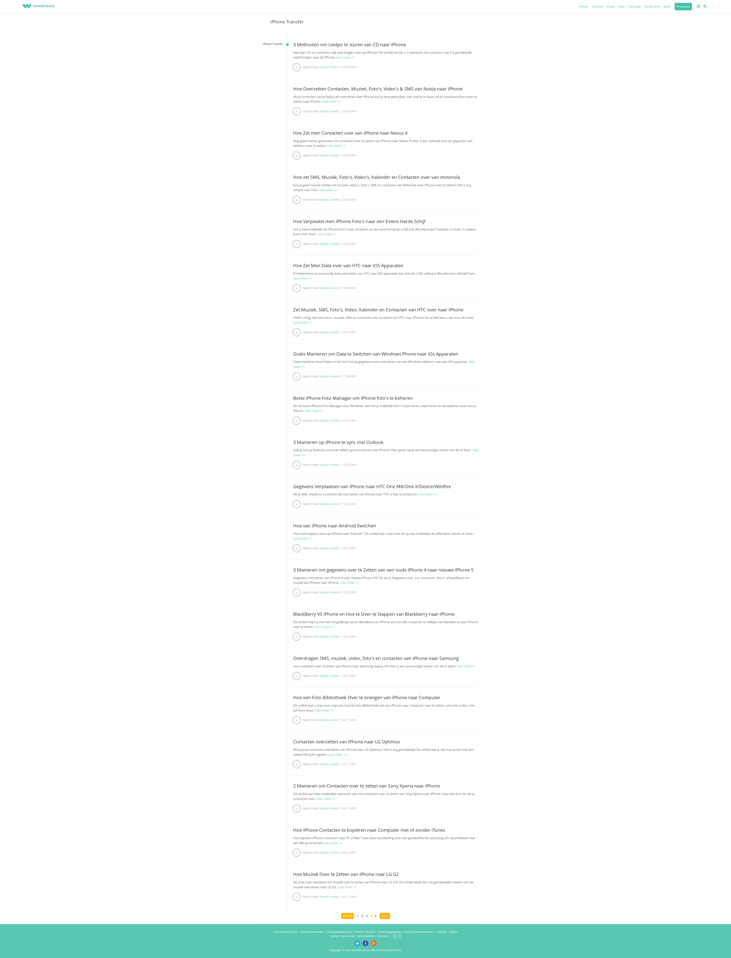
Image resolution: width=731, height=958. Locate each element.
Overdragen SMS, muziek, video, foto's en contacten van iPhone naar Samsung (376, 658)
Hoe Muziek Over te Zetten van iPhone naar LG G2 (346, 874)
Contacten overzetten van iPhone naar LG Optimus (346, 741)
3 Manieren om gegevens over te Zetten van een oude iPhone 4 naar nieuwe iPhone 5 (383, 570)
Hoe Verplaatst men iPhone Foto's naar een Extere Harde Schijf (359, 221)
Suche (704, 6)
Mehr (667, 6)
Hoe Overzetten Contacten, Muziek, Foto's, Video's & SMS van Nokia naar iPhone (378, 89)
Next (384, 916)
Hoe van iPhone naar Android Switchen (334, 525)
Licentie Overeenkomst (418, 932)
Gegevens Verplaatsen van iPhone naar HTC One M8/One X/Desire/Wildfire (372, 486)
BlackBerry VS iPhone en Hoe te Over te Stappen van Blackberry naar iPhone (373, 614)
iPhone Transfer (273, 44)
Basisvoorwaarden (312, 932)
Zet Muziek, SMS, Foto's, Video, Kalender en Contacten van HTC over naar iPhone (378, 309)
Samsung (634, 6)
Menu (698, 6)
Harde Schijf (652, 6)
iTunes (611, 6)
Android (597, 6)
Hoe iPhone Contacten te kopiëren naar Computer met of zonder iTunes (369, 830)
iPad (622, 6)
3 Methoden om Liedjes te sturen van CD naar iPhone (349, 44)
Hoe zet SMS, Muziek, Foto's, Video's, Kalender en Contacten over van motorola (376, 177)
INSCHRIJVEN (366, 936)
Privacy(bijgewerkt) (339, 932)
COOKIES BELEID (364, 932)
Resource (383, 936)
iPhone (583, 6)
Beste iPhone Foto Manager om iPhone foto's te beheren (353, 398)
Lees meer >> (345, 57)
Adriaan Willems (329, 67)
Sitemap (441, 932)
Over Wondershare (286, 932)
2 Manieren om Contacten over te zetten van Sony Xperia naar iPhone (366, 786)
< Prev (347, 916)
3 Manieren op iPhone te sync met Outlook (338, 442)
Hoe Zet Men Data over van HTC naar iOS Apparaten (348, 265)
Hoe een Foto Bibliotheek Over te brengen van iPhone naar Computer (367, 697)
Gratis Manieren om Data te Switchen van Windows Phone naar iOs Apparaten (375, 354)
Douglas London (329, 111)
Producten (683, 6)
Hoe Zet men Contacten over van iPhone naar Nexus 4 (350, 133)
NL (395, 936)
